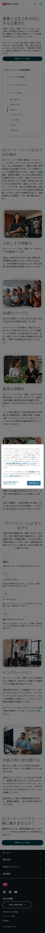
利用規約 (32, 472)
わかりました (33, 483)
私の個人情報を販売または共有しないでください (22, 463)
